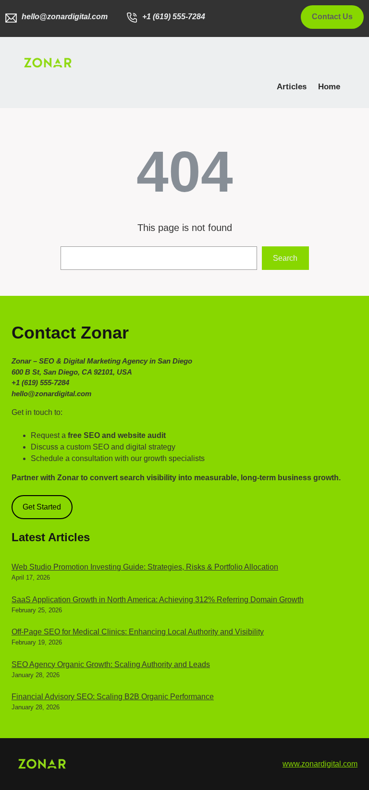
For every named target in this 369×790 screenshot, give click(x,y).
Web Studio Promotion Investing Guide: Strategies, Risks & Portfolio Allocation (145, 567)
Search (285, 258)
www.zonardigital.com (320, 764)
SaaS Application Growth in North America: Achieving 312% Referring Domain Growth (158, 600)
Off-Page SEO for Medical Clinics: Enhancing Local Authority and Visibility (138, 632)
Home (329, 86)
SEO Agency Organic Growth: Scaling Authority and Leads (111, 664)
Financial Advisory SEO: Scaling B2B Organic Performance (113, 697)
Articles (292, 86)
